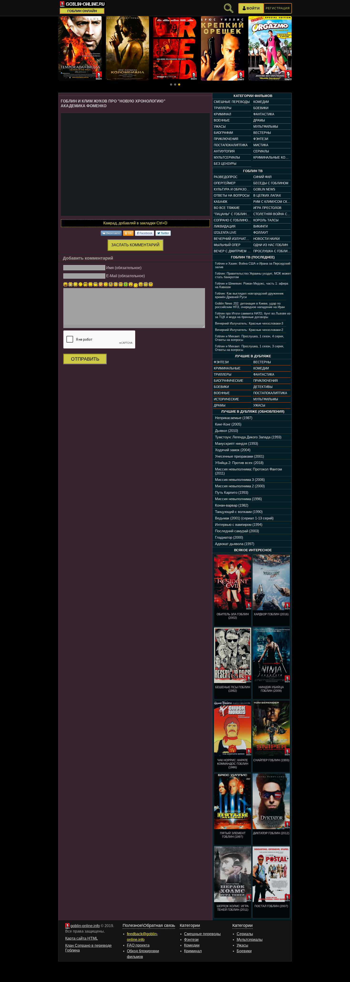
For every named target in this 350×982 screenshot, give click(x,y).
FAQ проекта (138, 945)
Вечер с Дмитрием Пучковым (232, 251)
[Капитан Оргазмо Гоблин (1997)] (270, 48)
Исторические (226, 399)
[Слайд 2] (175, 84)
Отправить (85, 359)
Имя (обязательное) (123, 268)
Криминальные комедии (271, 157)
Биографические (228, 380)
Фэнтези (260, 139)
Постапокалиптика (231, 145)
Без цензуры (225, 163)
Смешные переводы (232, 102)
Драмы (259, 120)
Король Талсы (266, 220)
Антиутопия (224, 151)
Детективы (263, 387)
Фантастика (263, 114)
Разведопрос (225, 177)
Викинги (260, 226)
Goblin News (264, 189)
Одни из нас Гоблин (270, 245)
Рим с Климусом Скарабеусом (271, 201)
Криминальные (227, 368)
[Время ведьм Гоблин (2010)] (80, 48)
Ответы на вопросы (232, 195)
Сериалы (261, 151)
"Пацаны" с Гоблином (232, 214)
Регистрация (278, 8)
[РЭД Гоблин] (175, 48)
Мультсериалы (227, 157)
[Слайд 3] (179, 84)
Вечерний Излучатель (232, 239)
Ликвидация (224, 226)
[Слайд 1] (171, 84)
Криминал (222, 114)
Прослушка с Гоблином (271, 251)
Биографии (223, 133)
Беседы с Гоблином (270, 183)
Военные (222, 120)
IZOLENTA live (225, 232)
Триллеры (222, 108)
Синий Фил (262, 177)
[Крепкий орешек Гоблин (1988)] (222, 48)
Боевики (260, 108)
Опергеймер (224, 183)
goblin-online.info (85, 926)
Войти (253, 8)
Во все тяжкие (227, 208)
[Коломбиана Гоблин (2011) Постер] (127, 48)
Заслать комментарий (135, 245)
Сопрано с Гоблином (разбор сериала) (232, 220)
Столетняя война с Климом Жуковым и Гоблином (271, 214)
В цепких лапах (267, 195)
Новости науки (266, 239)
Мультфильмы (265, 126)
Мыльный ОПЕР (227, 245)
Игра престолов (267, 208)
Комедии (261, 102)
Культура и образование (232, 189)
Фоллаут (260, 232)
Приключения (226, 139)
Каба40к (220, 201)
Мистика (260, 145)
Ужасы (220, 126)
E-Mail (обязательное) (125, 276)
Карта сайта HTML (81, 938)
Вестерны (262, 133)
